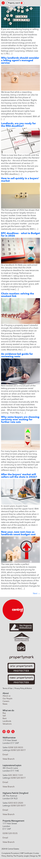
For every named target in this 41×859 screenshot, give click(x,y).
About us (6, 696)
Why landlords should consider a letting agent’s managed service (20, 60)
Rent (5, 718)
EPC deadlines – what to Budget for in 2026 (20, 234)
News (5, 704)
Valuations (7, 724)
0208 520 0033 (15, 747)
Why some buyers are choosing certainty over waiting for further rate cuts (20, 419)
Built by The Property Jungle (18, 856)
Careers (6, 701)
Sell (4, 716)
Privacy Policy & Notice (23, 688)
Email (5, 754)
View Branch (9, 759)
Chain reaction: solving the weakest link (17, 295)
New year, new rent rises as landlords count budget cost (18, 533)
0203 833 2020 (15, 803)
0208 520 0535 (10, 833)
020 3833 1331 (15, 775)
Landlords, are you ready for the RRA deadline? (18, 124)
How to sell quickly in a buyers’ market (20, 179)
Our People (7, 698)
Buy (4, 713)
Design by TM (35, 856)
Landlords (7, 721)
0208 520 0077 (18, 750)
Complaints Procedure (10, 853)
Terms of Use (7, 688)
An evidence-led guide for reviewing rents (17, 355)
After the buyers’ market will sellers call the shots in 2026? (19, 475)
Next (36, 593)
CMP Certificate (26, 853)
